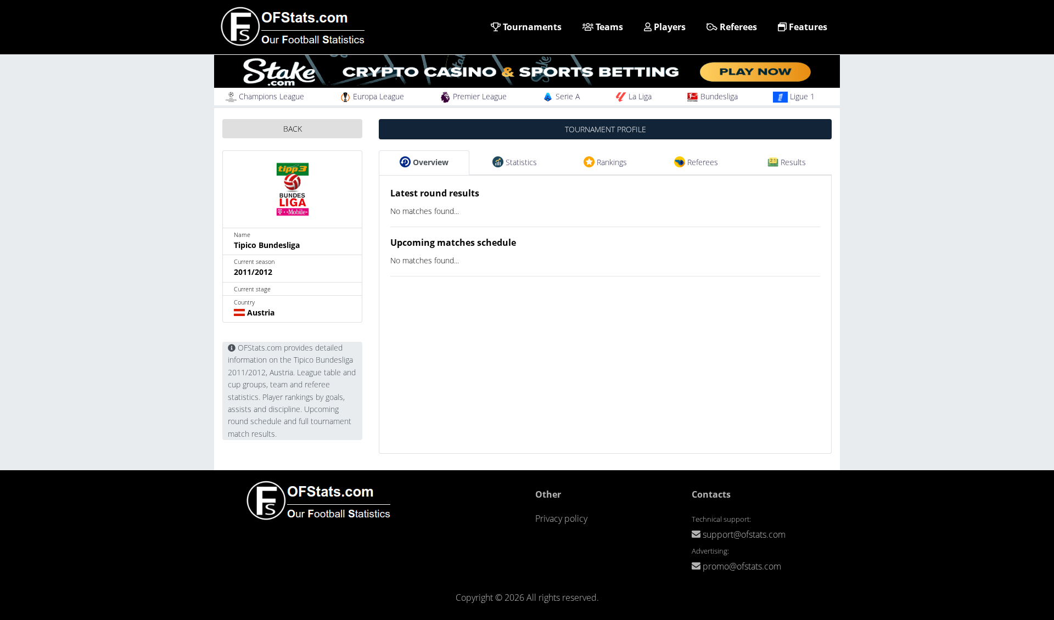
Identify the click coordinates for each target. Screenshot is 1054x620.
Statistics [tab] (520, 162)
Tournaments (531, 27)
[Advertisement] (605, 376)
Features (807, 27)
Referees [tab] (701, 162)
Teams (608, 27)
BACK (292, 128)
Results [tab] (792, 162)
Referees (737, 27)
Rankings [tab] (611, 162)
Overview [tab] (429, 162)
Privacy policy (561, 518)
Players (669, 27)
